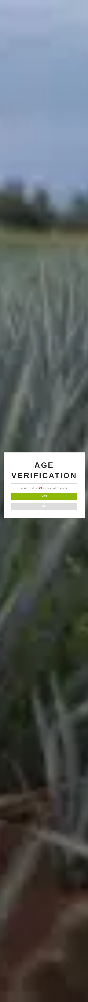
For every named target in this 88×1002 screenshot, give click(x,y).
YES (44, 496)
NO (44, 506)
